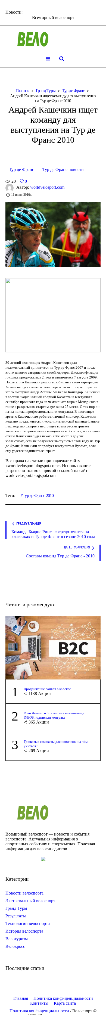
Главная (22, 90)
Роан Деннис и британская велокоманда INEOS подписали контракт (54, 715)
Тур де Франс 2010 (38, 495)
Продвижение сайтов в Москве (47, 689)
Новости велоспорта (24, 893)
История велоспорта (24, 931)
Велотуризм (16, 938)
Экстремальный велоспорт (30, 900)
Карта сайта (65, 1003)
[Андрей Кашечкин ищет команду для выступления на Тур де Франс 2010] (53, 234)
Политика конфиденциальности (63, 998)
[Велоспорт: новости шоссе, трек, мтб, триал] (53, 39)
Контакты (39, 1003)
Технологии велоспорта (27, 923)
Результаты (15, 916)
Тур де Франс (73, 90)
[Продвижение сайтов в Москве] (53, 647)
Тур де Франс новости (63, 169)
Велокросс (15, 946)
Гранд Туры (46, 90)
